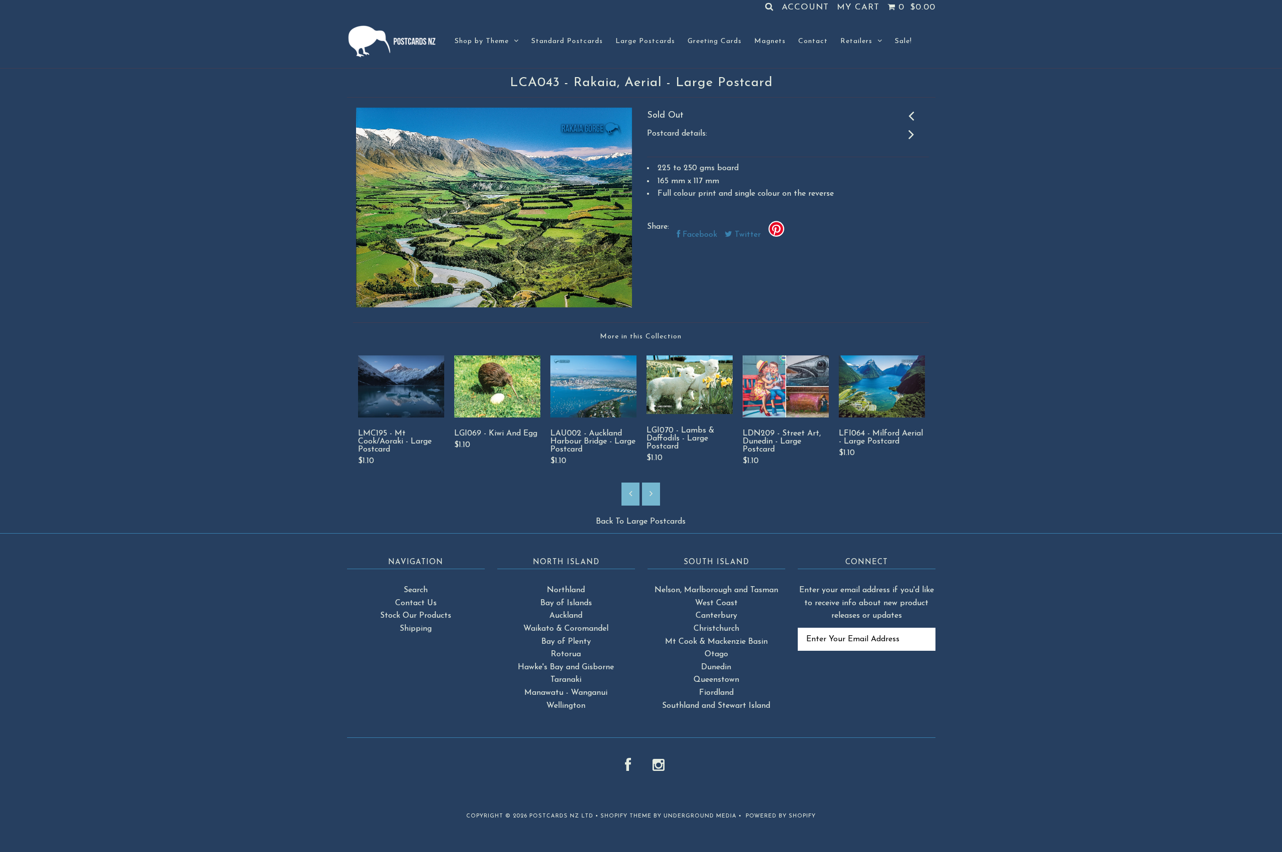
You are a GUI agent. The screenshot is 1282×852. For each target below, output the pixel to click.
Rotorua (566, 654)
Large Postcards (645, 41)
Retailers (856, 41)
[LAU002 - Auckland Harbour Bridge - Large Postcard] (593, 415)
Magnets (770, 41)
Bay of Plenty (566, 642)
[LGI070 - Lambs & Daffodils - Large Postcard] (690, 412)
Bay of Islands (566, 603)
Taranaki (565, 680)
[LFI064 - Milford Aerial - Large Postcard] (882, 415)
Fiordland (716, 693)
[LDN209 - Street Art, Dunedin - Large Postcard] (786, 415)
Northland (566, 590)
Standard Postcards (567, 41)
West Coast (716, 603)
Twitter (746, 235)
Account (805, 7)
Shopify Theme (626, 816)
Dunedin (716, 667)
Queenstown (716, 680)
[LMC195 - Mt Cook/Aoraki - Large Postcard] (401, 415)
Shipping (416, 629)
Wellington (565, 706)
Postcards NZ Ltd (561, 816)
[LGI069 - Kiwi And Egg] (497, 415)
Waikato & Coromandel (565, 629)
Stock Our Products (415, 616)
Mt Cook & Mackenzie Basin (716, 642)
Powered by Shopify (781, 816)
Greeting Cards (715, 41)
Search (416, 590)
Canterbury (716, 616)
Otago (716, 654)
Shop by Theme (482, 41)
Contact (813, 41)
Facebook (698, 235)
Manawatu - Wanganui (565, 693)
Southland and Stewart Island (716, 706)
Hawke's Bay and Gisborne (566, 667)
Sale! (903, 41)
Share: (658, 227)
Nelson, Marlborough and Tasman (716, 590)
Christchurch (716, 629)
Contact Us (416, 603)
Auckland (565, 616)
